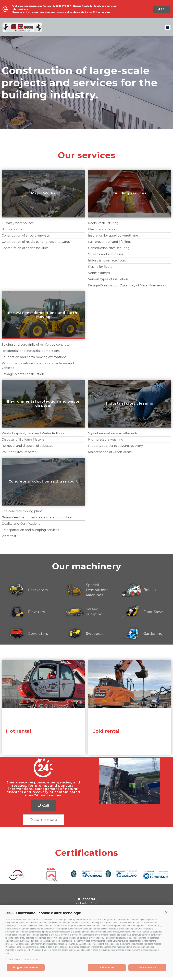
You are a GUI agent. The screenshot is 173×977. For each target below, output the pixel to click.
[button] (166, 912)
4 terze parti (21, 919)
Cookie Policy (30, 959)
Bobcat (149, 590)
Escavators (38, 590)
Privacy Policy (12, 959)
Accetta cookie (147, 967)
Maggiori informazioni (25, 967)
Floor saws (153, 612)
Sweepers (95, 634)
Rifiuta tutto (107, 967)
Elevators (36, 612)
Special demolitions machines (97, 590)
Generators (38, 634)
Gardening (153, 634)
